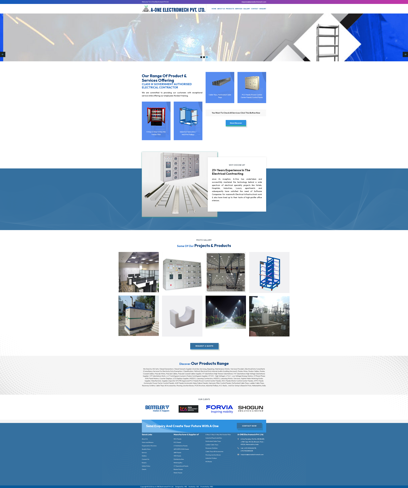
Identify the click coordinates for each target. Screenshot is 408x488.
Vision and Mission (147, 442)
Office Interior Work (139, 271)
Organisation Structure (149, 446)
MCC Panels (177, 439)
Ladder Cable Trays (212, 444)
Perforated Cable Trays (213, 441)
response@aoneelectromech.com (254, 2)
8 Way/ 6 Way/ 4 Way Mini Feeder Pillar (218, 434)
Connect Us (145, 459)
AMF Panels (177, 452)
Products (230, 9)
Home (214, 9)
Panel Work (182, 271)
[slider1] (204, 57)
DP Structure (269, 315)
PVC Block (182, 315)
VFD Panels (177, 456)
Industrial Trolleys (211, 458)
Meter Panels (178, 473)
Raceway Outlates (211, 448)
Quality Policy (146, 449)
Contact (254, 9)
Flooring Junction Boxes (213, 455)
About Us (145, 439)
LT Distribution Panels (181, 446)
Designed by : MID (181, 487)
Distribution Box (179, 459)
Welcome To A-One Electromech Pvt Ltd (155, 2)
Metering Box (178, 462)
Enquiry (262, 9)
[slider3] (207, 57)
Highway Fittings (226, 311)
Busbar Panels (178, 469)
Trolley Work (269, 271)
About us (221, 9)
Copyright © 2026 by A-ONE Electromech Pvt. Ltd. (157, 487)
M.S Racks (209, 461)
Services (238, 9)
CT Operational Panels (181, 466)
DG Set (138, 315)
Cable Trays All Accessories (214, 451)
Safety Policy (146, 466)
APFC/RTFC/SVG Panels (181, 449)
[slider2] (201, 57)
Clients (144, 469)
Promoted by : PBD (206, 487)
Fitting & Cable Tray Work (226, 271)
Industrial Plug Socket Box (214, 438)
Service (144, 452)
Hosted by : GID (194, 487)
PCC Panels (177, 442)
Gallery (246, 9)
